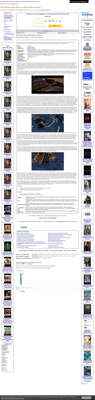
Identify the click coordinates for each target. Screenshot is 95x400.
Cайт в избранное (26, 1)
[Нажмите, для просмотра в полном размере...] (48, 93)
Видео (3, 346)
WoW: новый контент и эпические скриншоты (25, 234)
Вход (22, 1)
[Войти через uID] (21, 275)
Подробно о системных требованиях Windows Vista (26, 245)
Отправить (22, 291)
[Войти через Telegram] (21, 277)
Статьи (21, 35)
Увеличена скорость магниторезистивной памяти (57, 240)
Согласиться (86, 397)
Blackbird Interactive (31, 48)
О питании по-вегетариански (53, 245)
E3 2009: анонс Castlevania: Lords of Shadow (25, 240)
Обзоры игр (19, 32)
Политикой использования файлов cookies (12, 398)
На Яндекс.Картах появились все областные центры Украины (59, 237)
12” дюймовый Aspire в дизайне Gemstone (55, 243)
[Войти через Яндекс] (21, 283)
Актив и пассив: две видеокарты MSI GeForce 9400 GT (58, 233)
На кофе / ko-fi (87, 34)
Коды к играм (61, 32)
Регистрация (17, 1)
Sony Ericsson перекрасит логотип (54, 238)
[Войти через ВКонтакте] (21, 279)
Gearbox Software (31, 47)
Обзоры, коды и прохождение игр (30, 35)
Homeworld (30, 263)
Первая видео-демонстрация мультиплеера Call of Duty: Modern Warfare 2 (30, 241)
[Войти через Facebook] (21, 281)
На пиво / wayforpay (87, 36)
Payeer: (85, 31)
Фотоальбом (12, 1)
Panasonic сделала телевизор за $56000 (55, 241)
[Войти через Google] (21, 285)
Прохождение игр (41, 32)
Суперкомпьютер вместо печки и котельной (56, 247)
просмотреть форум (60, 221)
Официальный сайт (22, 60)
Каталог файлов (4, 347)
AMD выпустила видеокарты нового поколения (26, 238)
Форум (8, 1)
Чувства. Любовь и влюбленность (23, 233)
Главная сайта (3, 1)
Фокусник (34, 262)
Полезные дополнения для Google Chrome (25, 237)
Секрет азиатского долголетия (22, 247)
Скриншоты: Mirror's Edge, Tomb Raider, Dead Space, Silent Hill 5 (59, 234)
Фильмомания (4, 345)
